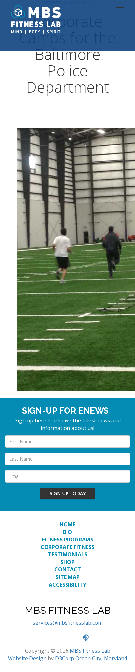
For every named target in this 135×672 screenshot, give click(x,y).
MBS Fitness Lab (90, 650)
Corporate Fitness (67, 547)
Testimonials (67, 554)
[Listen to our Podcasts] (89, 638)
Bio (67, 532)
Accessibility (67, 584)
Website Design (27, 658)
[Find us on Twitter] (60, 638)
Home (67, 524)
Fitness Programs (67, 539)
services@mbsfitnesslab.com (68, 622)
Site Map (68, 577)
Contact (67, 569)
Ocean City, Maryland (101, 658)
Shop (67, 561)
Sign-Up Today (68, 493)
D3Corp (64, 658)
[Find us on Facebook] (46, 638)
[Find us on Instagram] (75, 638)
